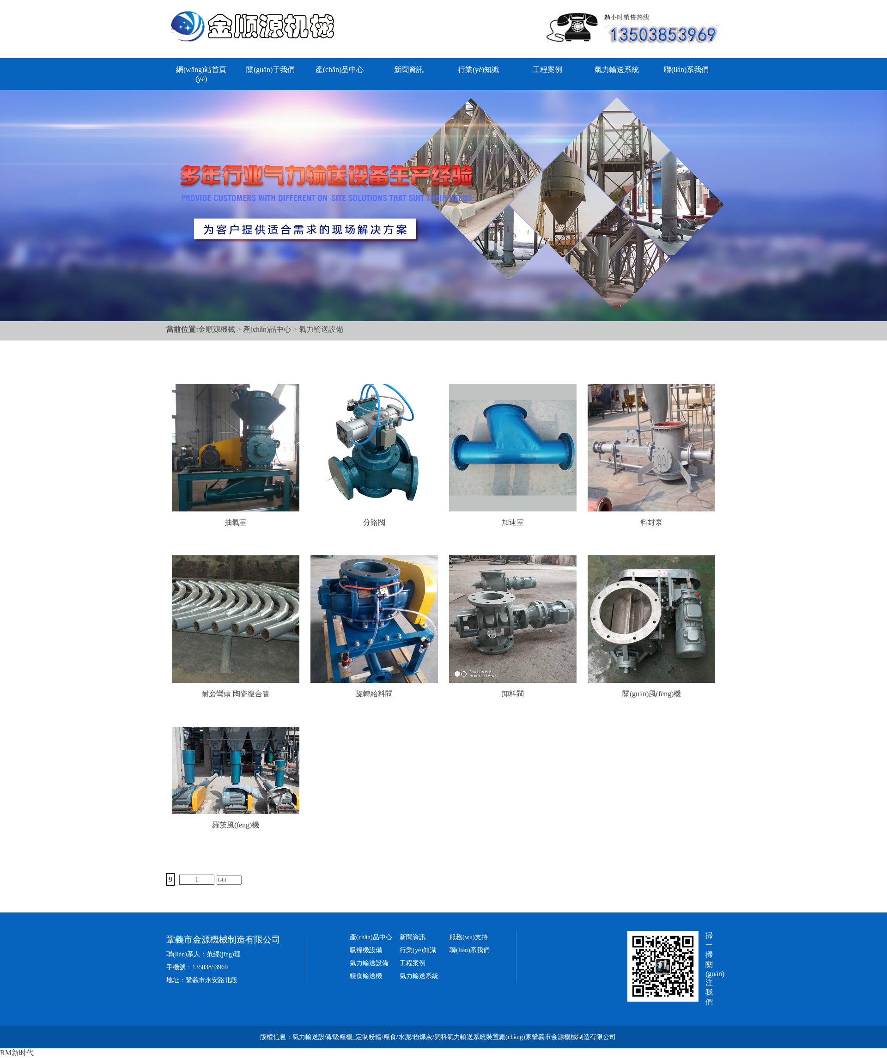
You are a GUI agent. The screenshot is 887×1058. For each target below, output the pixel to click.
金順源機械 (216, 329)
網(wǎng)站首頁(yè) (201, 74)
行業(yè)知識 (478, 69)
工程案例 (547, 69)
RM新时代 (17, 1053)
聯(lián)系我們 (686, 69)
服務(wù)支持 (469, 937)
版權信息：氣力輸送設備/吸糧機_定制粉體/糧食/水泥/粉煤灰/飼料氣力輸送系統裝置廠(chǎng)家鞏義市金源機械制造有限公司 (438, 1037)
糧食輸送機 (366, 976)
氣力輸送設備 (321, 329)
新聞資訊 (409, 69)
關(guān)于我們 (270, 69)
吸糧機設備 (366, 950)
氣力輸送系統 (617, 69)
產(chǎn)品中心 (340, 69)
